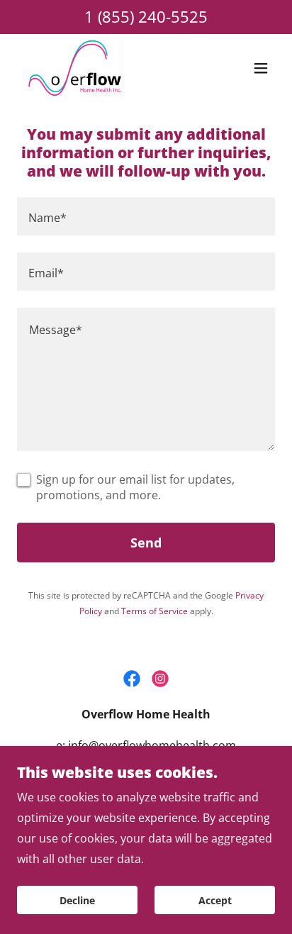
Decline (77, 900)
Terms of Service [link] (154, 611)
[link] (75, 68)
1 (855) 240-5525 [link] (146, 16)
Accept (215, 900)
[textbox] (146, 216)
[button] (261, 68)
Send (146, 542)
